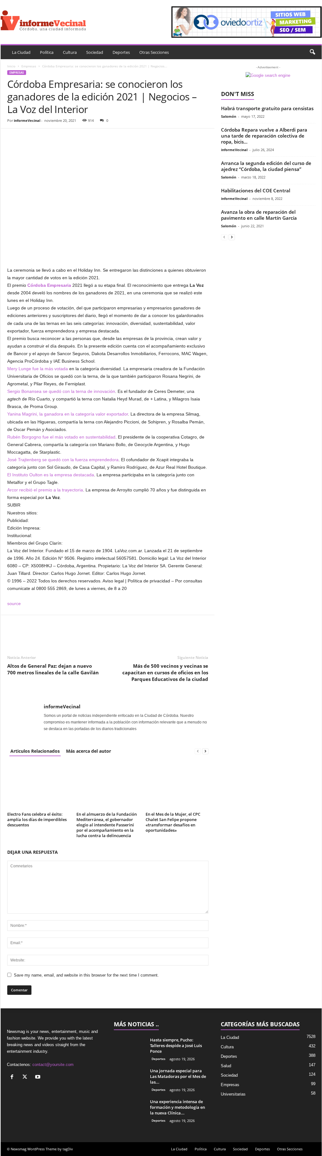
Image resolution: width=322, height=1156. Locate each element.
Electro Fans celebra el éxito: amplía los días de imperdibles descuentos (37, 819)
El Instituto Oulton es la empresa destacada (50, 474)
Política (46, 52)
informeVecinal (27, 120)
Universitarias (233, 1094)
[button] (312, 52)
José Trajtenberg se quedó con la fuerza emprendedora (63, 459)
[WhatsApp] (57, 138)
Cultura (70, 52)
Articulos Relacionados (35, 751)
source (14, 603)
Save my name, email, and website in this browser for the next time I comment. (86, 975)
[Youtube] (38, 1077)
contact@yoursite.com (53, 1064)
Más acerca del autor (88, 751)
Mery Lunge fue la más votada (37, 368)
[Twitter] (28, 138)
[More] (71, 138)
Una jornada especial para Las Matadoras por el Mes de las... (178, 1076)
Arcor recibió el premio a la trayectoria (45, 489)
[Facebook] (13, 138)
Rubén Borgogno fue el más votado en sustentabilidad (61, 436)
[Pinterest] (42, 138)
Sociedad (94, 52)
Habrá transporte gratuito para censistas (267, 108)
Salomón (228, 116)
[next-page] (205, 751)
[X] (26, 1077)
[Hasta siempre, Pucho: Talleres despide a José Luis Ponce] (129, 1049)
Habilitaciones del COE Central (255, 190)
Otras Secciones (154, 52)
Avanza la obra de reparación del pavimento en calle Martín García (259, 215)
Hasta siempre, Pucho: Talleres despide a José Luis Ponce (176, 1045)
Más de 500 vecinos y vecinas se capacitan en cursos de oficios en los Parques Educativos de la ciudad (165, 672)
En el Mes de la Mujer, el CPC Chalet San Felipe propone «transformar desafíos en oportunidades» (173, 822)
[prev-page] (198, 751)
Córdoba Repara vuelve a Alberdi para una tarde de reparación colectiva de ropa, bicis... (264, 136)
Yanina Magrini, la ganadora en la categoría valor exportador (67, 413)
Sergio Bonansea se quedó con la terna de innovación (61, 391)
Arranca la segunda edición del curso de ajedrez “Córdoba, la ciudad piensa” (266, 166)
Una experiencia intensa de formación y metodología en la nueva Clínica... (177, 1107)
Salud (226, 1065)
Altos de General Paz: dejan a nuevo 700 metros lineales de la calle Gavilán (53, 669)
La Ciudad (21, 52)
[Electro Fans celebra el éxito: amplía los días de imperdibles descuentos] (38, 786)
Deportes (121, 52)
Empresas (28, 66)
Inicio (11, 66)
